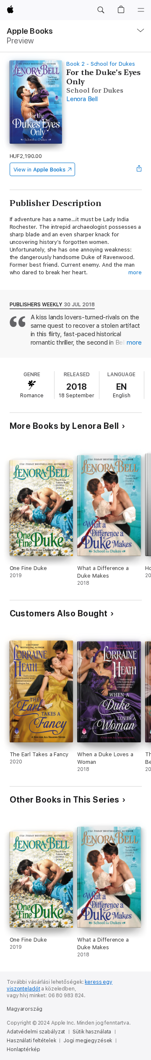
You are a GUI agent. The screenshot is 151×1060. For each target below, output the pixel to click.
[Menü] (141, 10)
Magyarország (24, 1009)
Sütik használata (92, 1032)
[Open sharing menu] (138, 169)
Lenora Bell (81, 99)
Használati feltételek (31, 1041)
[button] (101, 10)
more (135, 272)
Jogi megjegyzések (87, 1041)
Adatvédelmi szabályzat (36, 1032)
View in (39, 169)
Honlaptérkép (23, 1049)
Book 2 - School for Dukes (100, 64)
